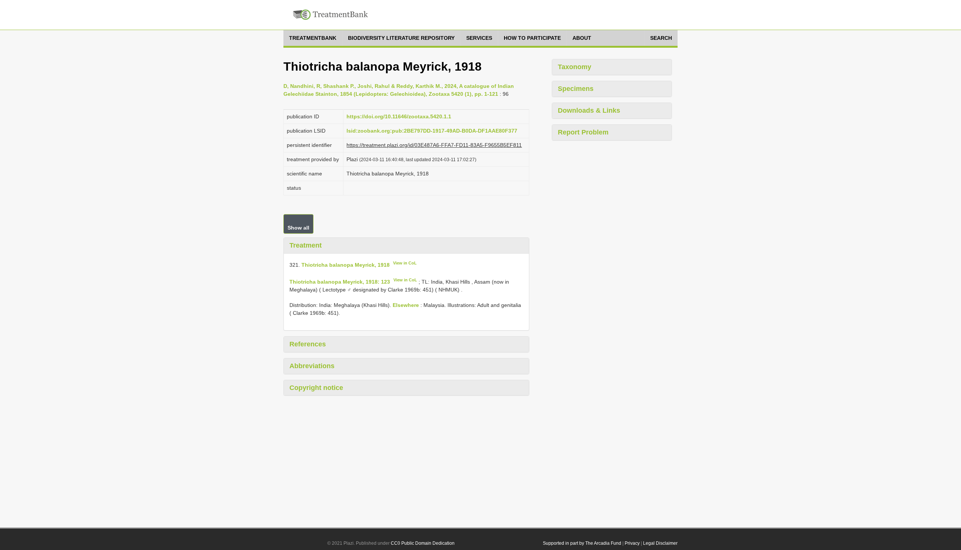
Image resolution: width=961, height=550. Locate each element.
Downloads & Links (589, 110)
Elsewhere (406, 305)
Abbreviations (311, 366)
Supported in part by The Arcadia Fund (582, 543)
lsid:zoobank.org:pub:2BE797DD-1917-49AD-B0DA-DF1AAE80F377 (431, 131)
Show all (298, 228)
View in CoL (405, 263)
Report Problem (583, 132)
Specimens (575, 88)
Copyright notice (316, 387)
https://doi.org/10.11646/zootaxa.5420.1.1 (398, 116)
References (307, 344)
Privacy (632, 543)
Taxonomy (574, 67)
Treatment (305, 245)
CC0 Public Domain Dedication (423, 543)
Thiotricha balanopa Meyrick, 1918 (345, 264)
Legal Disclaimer (660, 543)
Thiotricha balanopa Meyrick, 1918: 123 (339, 282)
